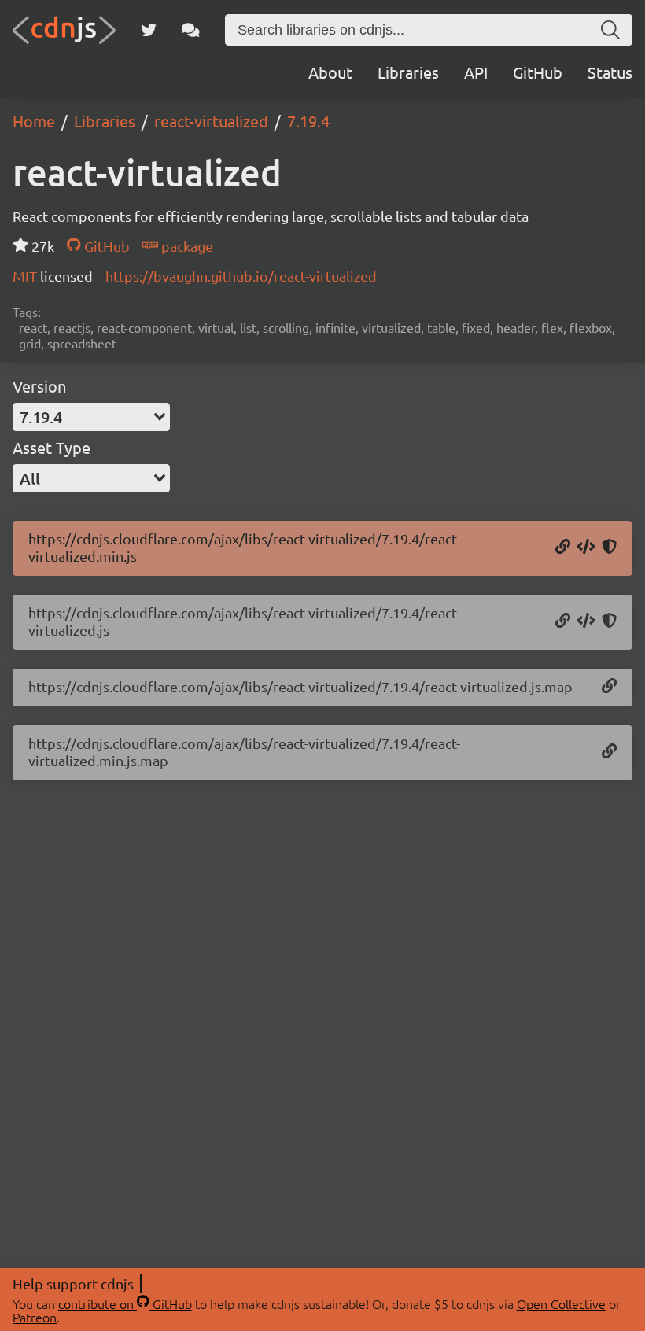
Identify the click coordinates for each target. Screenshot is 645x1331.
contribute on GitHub (125, 1303)
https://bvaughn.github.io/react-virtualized (241, 275)
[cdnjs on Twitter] (149, 30)
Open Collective (561, 1303)
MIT (26, 275)
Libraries (408, 72)
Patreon (35, 1316)
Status (610, 72)
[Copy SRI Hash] (609, 547)
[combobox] (91, 417)
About (330, 72)
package (185, 246)
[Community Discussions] (191, 30)
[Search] (610, 29)
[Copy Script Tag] (586, 547)
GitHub (537, 72)
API (476, 72)
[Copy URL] (562, 547)
